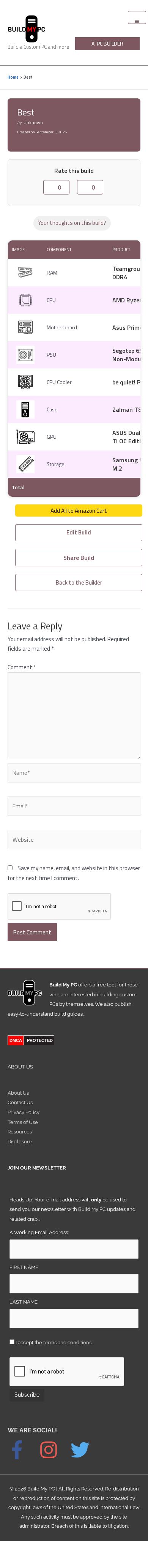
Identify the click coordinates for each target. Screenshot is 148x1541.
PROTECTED (40, 1040)
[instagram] (54, 1449)
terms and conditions (67, 1342)
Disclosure (20, 1141)
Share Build (78, 557)
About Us (18, 1093)
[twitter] (84, 1449)
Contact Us (20, 1102)
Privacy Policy (23, 1112)
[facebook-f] (23, 1449)
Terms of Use (23, 1122)
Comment (22, 667)
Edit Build (78, 532)
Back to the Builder (79, 582)
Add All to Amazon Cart (78, 510)
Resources (20, 1132)
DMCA (15, 1040)
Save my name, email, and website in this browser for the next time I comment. (74, 872)
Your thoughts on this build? (72, 222)
